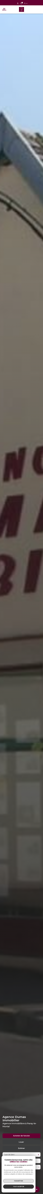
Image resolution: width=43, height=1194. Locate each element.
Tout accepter (18, 1186)
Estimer (21, 1148)
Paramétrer (18, 1181)
